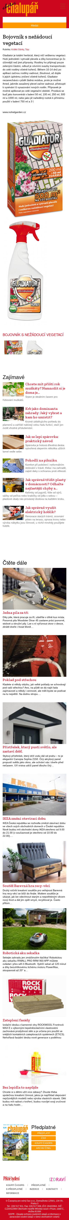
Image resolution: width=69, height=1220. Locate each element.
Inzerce (34, 1189)
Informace (12, 1193)
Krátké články (17, 49)
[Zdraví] (57, 1179)
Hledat (34, 25)
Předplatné (38, 1185)
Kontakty (52, 1189)
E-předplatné (14, 1189)
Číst (43, 1138)
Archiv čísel (43, 1148)
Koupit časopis (43, 1143)
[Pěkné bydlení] (11, 1179)
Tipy (27, 49)
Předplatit (43, 1133)
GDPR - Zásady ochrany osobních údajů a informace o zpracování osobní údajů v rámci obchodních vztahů (34, 1215)
